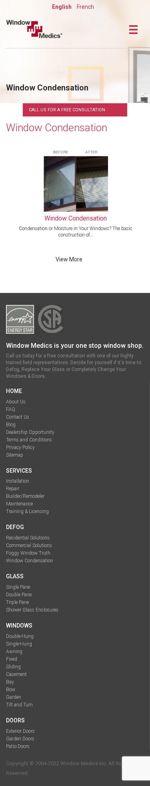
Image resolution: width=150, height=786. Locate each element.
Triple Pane (17, 602)
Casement (16, 674)
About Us (16, 402)
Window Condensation (29, 560)
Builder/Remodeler (25, 496)
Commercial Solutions (29, 545)
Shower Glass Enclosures (32, 610)
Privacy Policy (20, 447)
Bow (10, 689)
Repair (12, 488)
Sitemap (14, 455)
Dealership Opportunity (30, 432)
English (62, 7)
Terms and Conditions (29, 440)
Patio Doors (18, 746)
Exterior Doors (20, 731)
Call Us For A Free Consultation (67, 109)
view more (69, 260)
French (85, 7)
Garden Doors (20, 739)
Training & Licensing (27, 511)
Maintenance (19, 504)
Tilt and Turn (19, 705)
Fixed (11, 659)
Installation (17, 481)
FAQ (10, 409)
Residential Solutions (28, 538)
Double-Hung (20, 636)
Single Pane (18, 587)
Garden (13, 697)
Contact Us (17, 417)
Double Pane (19, 595)
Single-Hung (19, 644)
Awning (14, 651)
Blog (11, 424)
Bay (10, 682)
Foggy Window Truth (28, 553)
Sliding (13, 667)
